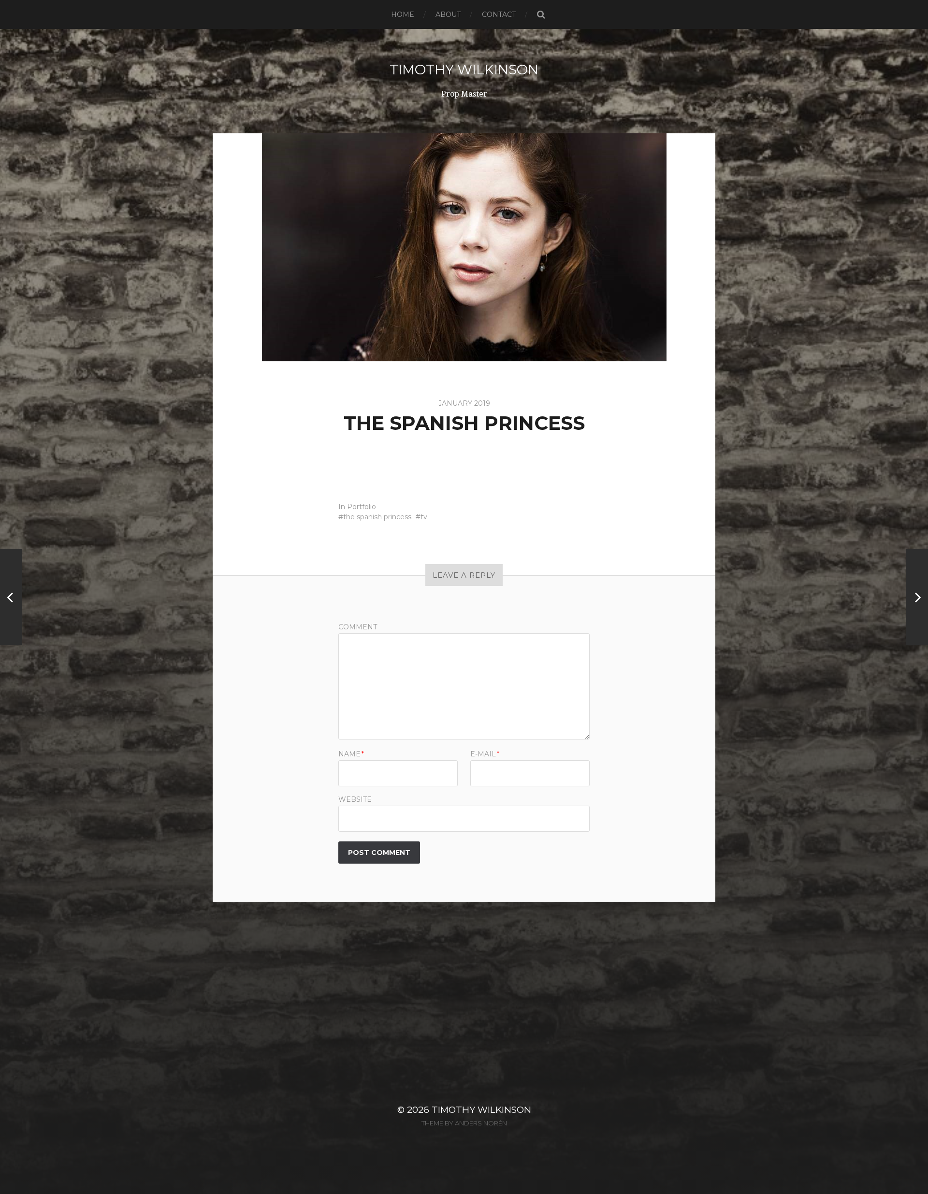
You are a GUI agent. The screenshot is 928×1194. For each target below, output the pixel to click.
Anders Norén (481, 1123)
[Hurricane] (917, 597)
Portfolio (361, 506)
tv (423, 516)
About (448, 14)
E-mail (484, 754)
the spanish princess (377, 516)
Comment (357, 627)
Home (402, 14)
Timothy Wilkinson (464, 69)
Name (351, 754)
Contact (499, 14)
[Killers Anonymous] (11, 597)
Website (355, 799)
